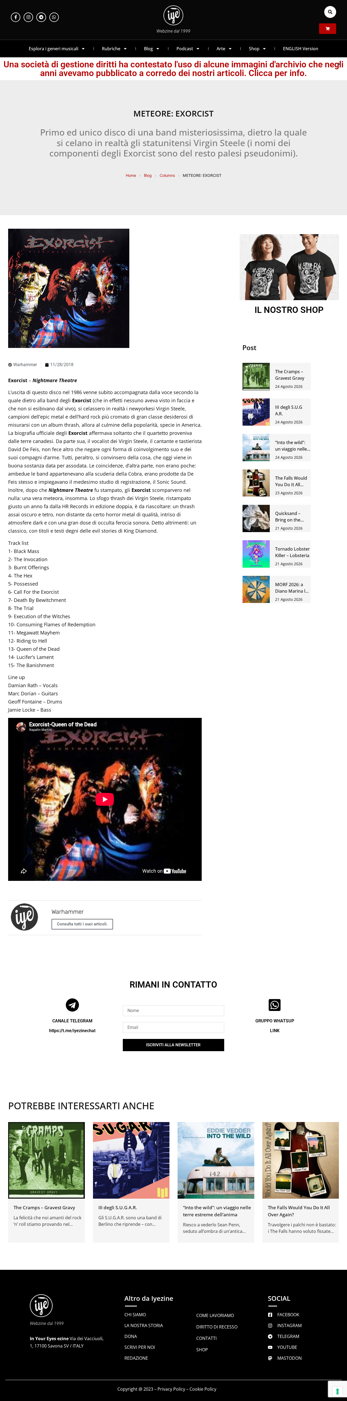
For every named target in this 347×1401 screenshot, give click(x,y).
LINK (274, 1030)
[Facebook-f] (15, 17)
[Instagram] (28, 17)
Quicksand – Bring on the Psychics (287, 519)
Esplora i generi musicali (53, 49)
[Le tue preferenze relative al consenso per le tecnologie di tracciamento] (337, 1391)
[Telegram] (41, 17)
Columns (167, 175)
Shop (254, 49)
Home (131, 175)
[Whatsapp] (54, 17)
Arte (221, 49)
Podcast (184, 49)
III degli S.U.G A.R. (117, 1207)
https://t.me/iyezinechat (72, 1030)
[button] (330, 12)
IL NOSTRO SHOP (289, 310)
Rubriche (111, 49)
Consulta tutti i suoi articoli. (82, 924)
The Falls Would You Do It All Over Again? (291, 484)
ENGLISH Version (300, 49)
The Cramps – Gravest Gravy (44, 1207)
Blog (148, 49)
